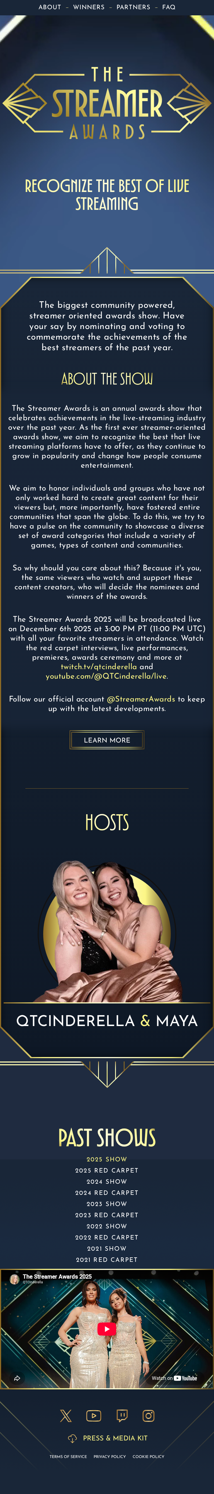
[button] (66, 1416)
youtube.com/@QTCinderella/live (106, 677)
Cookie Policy (148, 1457)
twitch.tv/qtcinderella (99, 667)
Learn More (107, 741)
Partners (133, 7)
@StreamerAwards (141, 699)
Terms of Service (68, 1457)
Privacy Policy (110, 1457)
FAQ (169, 7)
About (49, 7)
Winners (89, 7)
